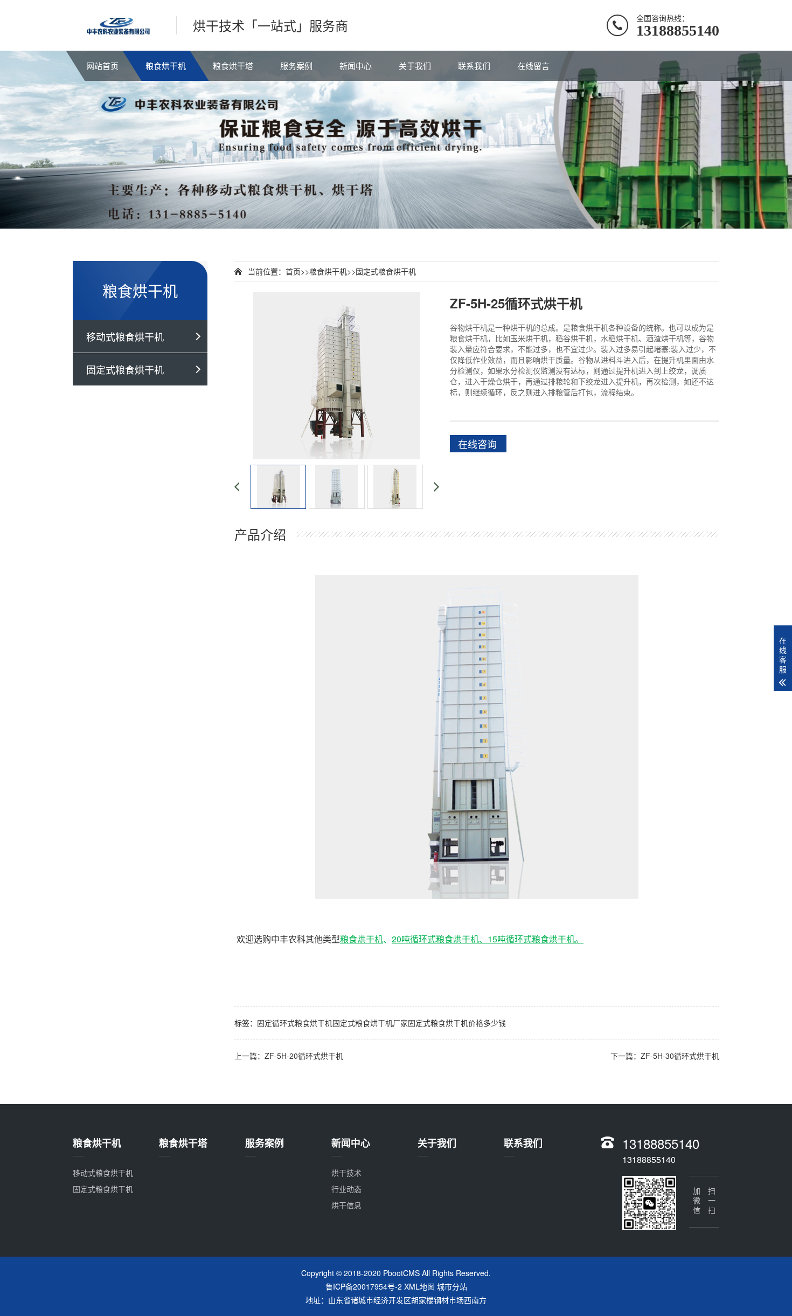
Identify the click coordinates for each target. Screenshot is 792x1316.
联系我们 (474, 65)
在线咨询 (477, 444)
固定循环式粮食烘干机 (294, 1022)
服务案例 (296, 65)
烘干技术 (346, 1172)
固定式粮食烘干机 (125, 369)
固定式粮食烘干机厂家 (370, 1022)
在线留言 (533, 65)
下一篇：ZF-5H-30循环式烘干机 (664, 1055)
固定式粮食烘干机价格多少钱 (457, 1022)
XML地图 (419, 1286)
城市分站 (452, 1286)
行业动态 (346, 1188)
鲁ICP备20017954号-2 (363, 1286)
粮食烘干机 (165, 65)
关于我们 (415, 65)
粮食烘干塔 (233, 65)
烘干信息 (346, 1205)
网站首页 (102, 65)
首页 (293, 271)
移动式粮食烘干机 (125, 336)
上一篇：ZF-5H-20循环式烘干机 (288, 1055)
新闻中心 (355, 65)
